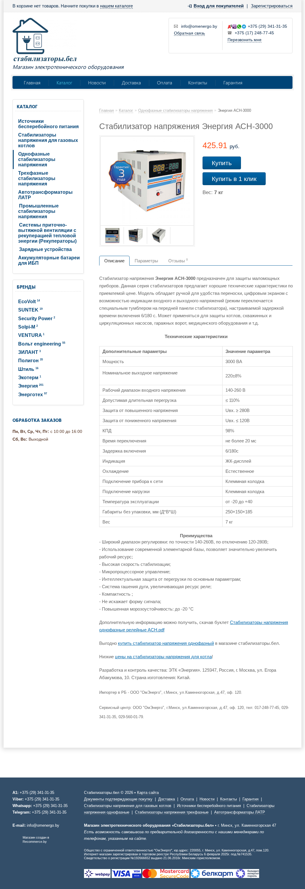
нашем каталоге (116, 5)
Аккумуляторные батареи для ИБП (49, 260)
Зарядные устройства (45, 249)
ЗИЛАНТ (29, 352)
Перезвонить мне (245, 39)
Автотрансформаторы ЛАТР (45, 195)
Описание (114, 260)
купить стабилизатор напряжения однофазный (166, 643)
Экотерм (29, 377)
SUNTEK (30, 309)
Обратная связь (189, 33)
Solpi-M (28, 326)
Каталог (64, 82)
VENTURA (31, 335)
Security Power (36, 318)
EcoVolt (29, 301)
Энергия (30, 385)
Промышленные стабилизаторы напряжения (38, 211)
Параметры (146, 260)
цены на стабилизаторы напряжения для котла (163, 656)
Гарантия (232, 82)
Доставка (131, 82)
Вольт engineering (41, 343)
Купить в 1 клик (234, 178)
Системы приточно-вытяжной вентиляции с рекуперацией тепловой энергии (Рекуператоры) (47, 233)
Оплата (164, 82)
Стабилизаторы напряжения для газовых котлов (48, 140)
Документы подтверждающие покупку (118, 799)
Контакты (197, 82)
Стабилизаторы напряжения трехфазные (171, 812)
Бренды (26, 287)
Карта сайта (148, 792)
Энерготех (32, 394)
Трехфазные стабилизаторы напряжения (36, 178)
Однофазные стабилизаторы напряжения (36, 159)
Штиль (28, 369)
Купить (222, 162)
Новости (97, 82)
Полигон (30, 360)
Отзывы (178, 260)
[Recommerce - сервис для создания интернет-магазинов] (16, 842)
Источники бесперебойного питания (48, 124)
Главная (32, 82)
